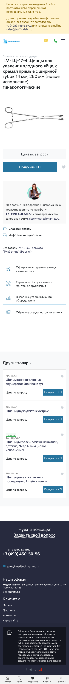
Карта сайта (10, 620)
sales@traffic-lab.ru (18, 29)
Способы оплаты (20, 228)
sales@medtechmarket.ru (43, 218)
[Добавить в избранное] (64, 167)
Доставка (9, 610)
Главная (7, 56)
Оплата (7, 605)
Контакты (9, 615)
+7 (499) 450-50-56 (19, 214)
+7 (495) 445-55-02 (19, 25)
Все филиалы (11, 591)
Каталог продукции (27, 56)
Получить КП (53, 392)
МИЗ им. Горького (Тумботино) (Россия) (23, 249)
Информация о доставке (25, 235)
